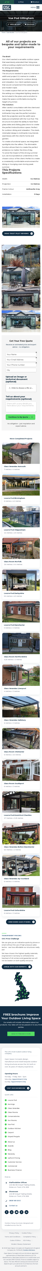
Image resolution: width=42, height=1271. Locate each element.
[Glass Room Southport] (21, 770)
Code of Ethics (15, 1240)
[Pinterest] (21, 1212)
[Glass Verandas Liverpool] (21, 675)
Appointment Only (19, 1079)
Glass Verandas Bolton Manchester (19, 847)
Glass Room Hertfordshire (15, 657)
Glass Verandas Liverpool (15, 688)
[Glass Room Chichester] (21, 738)
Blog (9, 1150)
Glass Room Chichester (14, 752)
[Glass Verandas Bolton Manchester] (21, 833)
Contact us (13, 1206)
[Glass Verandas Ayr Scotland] (21, 865)
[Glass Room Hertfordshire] (21, 643)
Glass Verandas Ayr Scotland (16, 879)
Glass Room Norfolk (13, 562)
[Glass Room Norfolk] (21, 548)
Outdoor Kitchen (14, 1128)
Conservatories (14, 1116)
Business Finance (15, 1170)
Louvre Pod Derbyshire (14, 593)
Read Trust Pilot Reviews (17, 233)
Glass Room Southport (14, 783)
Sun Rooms (12, 1120)
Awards (11, 1146)
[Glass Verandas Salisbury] (21, 706)
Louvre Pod (12, 1100)
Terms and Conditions (12, 1237)
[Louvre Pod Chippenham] (21, 516)
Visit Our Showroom (16, 1088)
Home (3, 32)
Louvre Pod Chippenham (15, 530)
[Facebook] (7, 1212)
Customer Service (15, 1162)
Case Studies (10, 32)
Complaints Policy (29, 1237)
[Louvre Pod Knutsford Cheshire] (21, 802)
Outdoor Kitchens (29, 1250)
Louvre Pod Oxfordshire (14, 910)
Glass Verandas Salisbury (15, 720)
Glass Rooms (13, 1112)
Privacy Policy (14, 1233)
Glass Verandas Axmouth (15, 466)
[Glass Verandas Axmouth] (21, 453)
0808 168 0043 (15, 1201)
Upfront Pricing (14, 1158)
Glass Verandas (13, 1108)
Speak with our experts (15, 967)
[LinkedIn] (26, 1212)
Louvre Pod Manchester (14, 625)
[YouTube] (17, 1212)
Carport (11, 1132)
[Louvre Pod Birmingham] (21, 485)
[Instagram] (12, 1212)
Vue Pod (11, 1124)
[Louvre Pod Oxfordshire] (21, 897)
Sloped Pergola (14, 1136)
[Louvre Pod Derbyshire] (21, 580)
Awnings (11, 1104)
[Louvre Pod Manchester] (21, 611)
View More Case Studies (19, 922)
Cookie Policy (26, 1233)
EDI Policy (27, 1240)
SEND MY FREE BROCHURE (21, 1034)
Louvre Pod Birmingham (14, 498)
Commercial (12, 1166)
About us (11, 1142)
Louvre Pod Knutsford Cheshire (17, 815)
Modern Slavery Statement (21, 1244)
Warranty (11, 1154)
